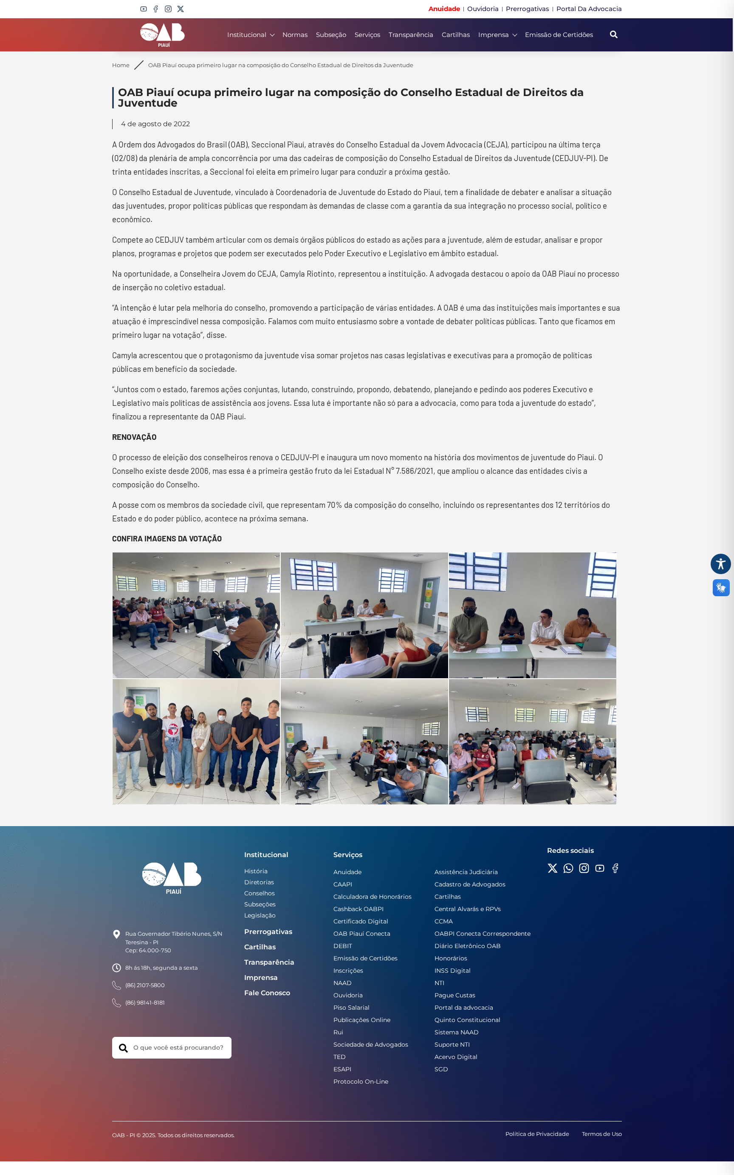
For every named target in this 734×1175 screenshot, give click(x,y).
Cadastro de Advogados (470, 884)
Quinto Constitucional (467, 1020)
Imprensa (493, 35)
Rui (338, 1032)
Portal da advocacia (464, 1007)
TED (339, 1057)
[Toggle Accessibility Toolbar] (721, 564)
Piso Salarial (351, 1007)
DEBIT (342, 946)
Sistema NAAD (457, 1032)
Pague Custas (455, 995)
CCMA (444, 921)
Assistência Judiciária (466, 872)
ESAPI (342, 1069)
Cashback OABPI (358, 909)
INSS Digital (453, 970)
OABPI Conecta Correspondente (483, 933)
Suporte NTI (452, 1044)
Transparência (411, 35)
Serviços (367, 35)
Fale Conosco (267, 993)
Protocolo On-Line (360, 1081)
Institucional (246, 35)
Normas (295, 35)
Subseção (331, 35)
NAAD (342, 983)
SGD (441, 1069)
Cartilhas (456, 35)
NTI (439, 983)
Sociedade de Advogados (370, 1044)
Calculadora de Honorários (372, 896)
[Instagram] (168, 9)
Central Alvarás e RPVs (468, 909)
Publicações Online (361, 1020)
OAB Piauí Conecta (361, 933)
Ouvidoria (348, 995)
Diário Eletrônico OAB (468, 946)
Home (121, 65)
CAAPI (342, 884)
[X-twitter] (180, 9)
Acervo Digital (456, 1057)
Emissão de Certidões (559, 35)
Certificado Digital (360, 921)
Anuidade (347, 872)
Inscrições (348, 970)
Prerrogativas (268, 932)
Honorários (451, 958)
